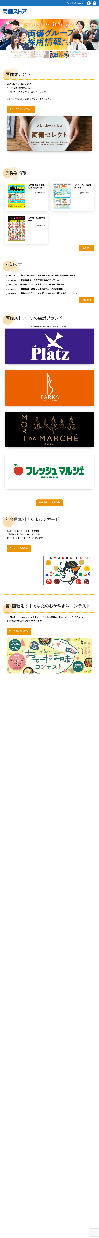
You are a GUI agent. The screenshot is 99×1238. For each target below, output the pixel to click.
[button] (89, 3)
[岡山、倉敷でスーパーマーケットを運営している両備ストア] (15, 11)
